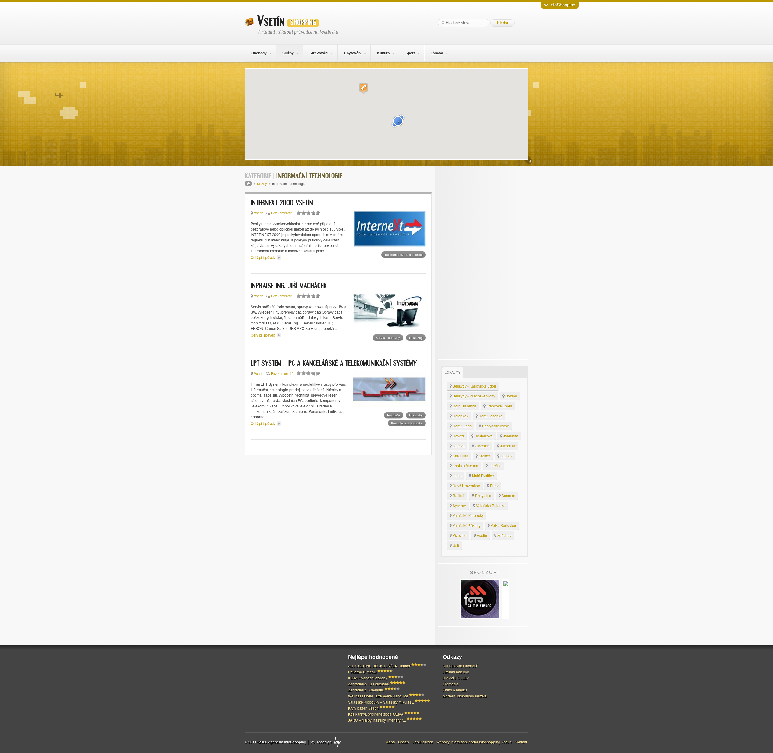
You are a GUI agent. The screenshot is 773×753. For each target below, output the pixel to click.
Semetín (508, 495)
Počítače (393, 415)
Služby (288, 53)
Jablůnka (510, 435)
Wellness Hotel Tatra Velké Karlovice (378, 695)
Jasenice (482, 445)
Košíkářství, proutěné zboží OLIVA (375, 713)
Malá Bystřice (482, 475)
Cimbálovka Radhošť (460, 665)
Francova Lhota (499, 405)
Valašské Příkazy (466, 525)
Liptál (457, 475)
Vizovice (459, 535)
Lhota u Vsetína (465, 465)
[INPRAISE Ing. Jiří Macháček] (389, 312)
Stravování (319, 53)
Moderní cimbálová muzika (465, 695)
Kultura (383, 53)
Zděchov (504, 535)
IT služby (416, 337)
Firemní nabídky (456, 671)
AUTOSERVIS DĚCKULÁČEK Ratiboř (379, 665)
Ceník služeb (422, 741)
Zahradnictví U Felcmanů (368, 683)
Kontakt (521, 741)
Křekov (484, 455)
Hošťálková (483, 435)
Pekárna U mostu (362, 671)
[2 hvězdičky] (303, 212)
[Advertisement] (483, 262)
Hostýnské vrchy (495, 425)
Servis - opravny (388, 337)
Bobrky (511, 395)
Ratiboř (458, 495)
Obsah (403, 741)
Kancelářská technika (407, 422)
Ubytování (352, 53)
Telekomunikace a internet (403, 254)
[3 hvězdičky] (308, 212)
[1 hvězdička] (298, 212)
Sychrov (459, 505)
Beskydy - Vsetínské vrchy (473, 395)
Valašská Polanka (490, 505)
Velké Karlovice (503, 525)
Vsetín (286, 21)
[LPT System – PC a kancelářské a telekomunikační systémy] (389, 389)
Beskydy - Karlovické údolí (474, 385)
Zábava (437, 53)
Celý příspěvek (263, 257)
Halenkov (460, 415)
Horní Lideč (462, 425)
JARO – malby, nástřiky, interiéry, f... (377, 720)
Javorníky (507, 445)
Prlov (494, 485)
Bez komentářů (282, 212)
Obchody (259, 53)
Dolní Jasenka (464, 405)
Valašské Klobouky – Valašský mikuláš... (381, 701)
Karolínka (460, 455)
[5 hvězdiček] (318, 212)
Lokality (452, 372)
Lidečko (495, 465)
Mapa (390, 741)
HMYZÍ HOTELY (456, 677)
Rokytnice (482, 495)
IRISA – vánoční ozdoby (367, 677)
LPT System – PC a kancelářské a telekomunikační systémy (334, 363)
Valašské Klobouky (468, 515)
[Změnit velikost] (528, 160)
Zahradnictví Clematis (366, 689)
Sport (410, 53)
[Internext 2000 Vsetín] (389, 229)
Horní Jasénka (490, 415)
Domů (248, 183)
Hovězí (458, 435)
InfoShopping (561, 4)
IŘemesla (450, 683)
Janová (458, 445)
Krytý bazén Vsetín (363, 707)
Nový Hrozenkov (466, 485)
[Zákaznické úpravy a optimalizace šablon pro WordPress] (337, 742)
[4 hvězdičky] (313, 212)
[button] (363, 88)
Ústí (455, 545)
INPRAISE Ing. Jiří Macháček (289, 286)
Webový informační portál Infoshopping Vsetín (474, 741)
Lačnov (505, 455)
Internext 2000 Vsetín (282, 203)
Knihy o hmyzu (455, 689)
